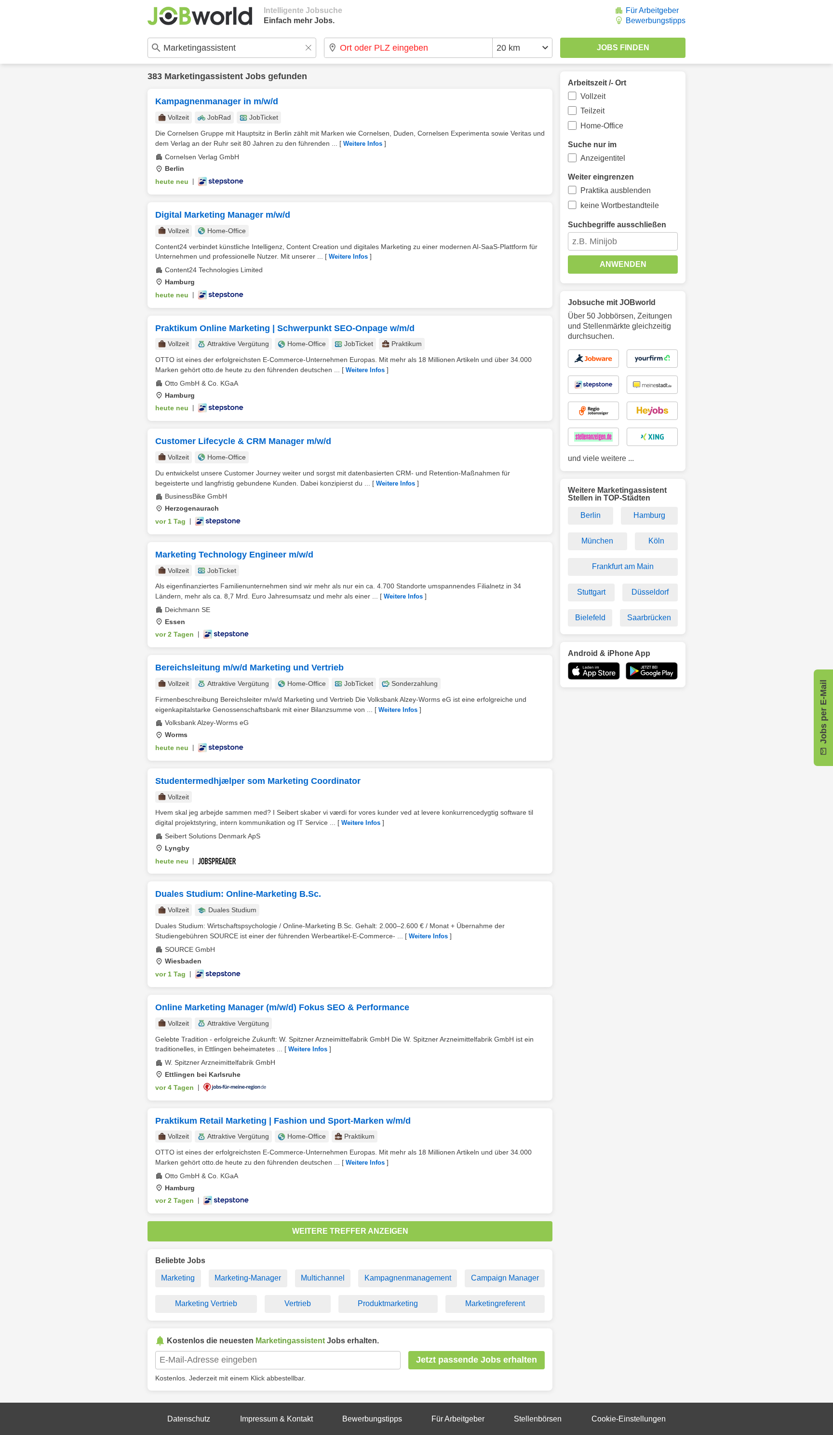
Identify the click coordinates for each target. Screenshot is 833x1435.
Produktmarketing (388, 1303)
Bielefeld (590, 617)
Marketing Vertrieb (206, 1303)
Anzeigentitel (602, 158)
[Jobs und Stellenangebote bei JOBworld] (200, 16)
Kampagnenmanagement (407, 1278)
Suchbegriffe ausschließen (617, 225)
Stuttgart (591, 592)
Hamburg (649, 515)
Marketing (178, 1278)
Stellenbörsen (538, 1419)
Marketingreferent (495, 1303)
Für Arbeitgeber (652, 10)
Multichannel (323, 1278)
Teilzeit (592, 111)
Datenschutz (188, 1419)
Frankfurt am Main (623, 566)
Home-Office (601, 126)
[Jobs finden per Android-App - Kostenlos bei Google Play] (652, 671)
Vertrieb (297, 1303)
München (597, 541)
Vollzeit (592, 96)
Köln (656, 541)
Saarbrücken (649, 617)
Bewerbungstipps (655, 20)
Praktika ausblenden (615, 190)
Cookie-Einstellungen (628, 1419)
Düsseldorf (650, 592)
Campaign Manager (505, 1278)
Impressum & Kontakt (276, 1419)
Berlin (590, 515)
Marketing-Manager (248, 1278)
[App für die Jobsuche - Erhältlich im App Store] (594, 671)
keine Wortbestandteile (619, 205)
